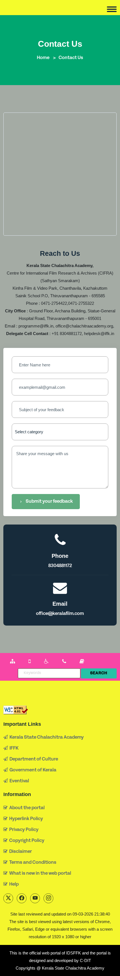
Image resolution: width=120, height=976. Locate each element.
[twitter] (8, 898)
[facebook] (22, 898)
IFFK (13, 748)
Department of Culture (33, 759)
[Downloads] (82, 661)
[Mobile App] (29, 661)
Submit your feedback (49, 502)
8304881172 (60, 566)
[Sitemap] (12, 661)
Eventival (18, 781)
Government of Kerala (32, 770)
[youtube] (35, 898)
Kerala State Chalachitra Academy (46, 737)
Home (43, 58)
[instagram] (48, 898)
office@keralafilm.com (60, 614)
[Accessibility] (46, 661)
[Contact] (64, 661)
